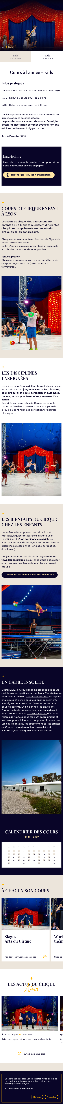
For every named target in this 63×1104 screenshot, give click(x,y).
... (3, 46)
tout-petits (21, 693)
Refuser (37, 1097)
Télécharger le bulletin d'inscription (31, 174)
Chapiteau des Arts (37, 696)
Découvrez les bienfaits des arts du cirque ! (30, 574)
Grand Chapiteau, (37, 713)
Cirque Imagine (28, 689)
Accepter (51, 1097)
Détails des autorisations (20, 1088)
